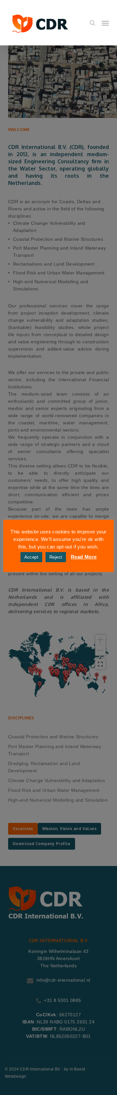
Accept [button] (31, 557)
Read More (84, 557)
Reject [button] (55, 557)
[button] (105, 23)
